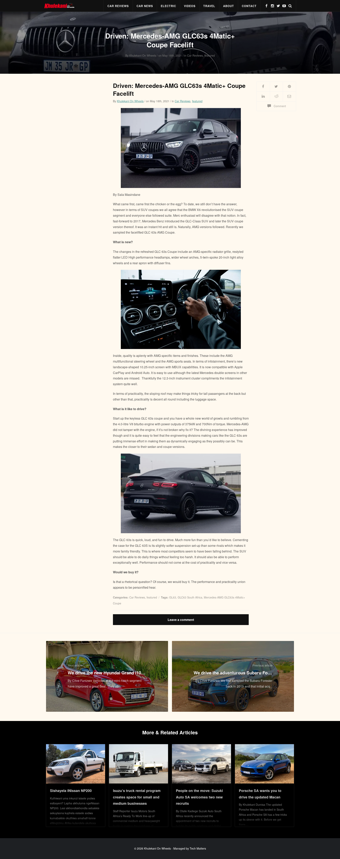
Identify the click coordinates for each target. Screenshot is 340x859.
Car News (145, 6)
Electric (168, 6)
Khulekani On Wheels (130, 101)
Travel (209, 6)
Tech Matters (198, 848)
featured (197, 101)
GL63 (172, 597)
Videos (189, 6)
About (228, 6)
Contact (249, 6)
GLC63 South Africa (190, 597)
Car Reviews (118, 6)
